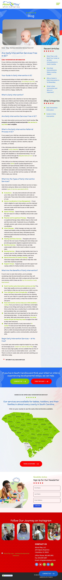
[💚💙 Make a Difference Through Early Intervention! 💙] (8, 531)
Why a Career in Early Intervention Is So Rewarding (53, 80)
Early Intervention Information (13, 60)
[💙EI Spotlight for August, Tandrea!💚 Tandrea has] (23, 531)
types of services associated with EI (17, 189)
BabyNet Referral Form (26, 156)
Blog (7, 48)
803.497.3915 (49, 555)
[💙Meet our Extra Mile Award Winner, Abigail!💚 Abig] (54, 531)
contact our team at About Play (24, 347)
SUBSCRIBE (37, 506)
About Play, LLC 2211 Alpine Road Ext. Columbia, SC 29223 (42, 550)
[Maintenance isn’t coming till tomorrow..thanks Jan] (38, 531)
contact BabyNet (13, 149)
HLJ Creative (49, 577)
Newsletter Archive (40, 477)
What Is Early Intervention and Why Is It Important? (52, 89)
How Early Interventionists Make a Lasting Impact (52, 71)
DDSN (12, 164)
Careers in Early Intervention (51, 115)
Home (3, 48)
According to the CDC (28, 81)
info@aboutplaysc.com (48, 560)
